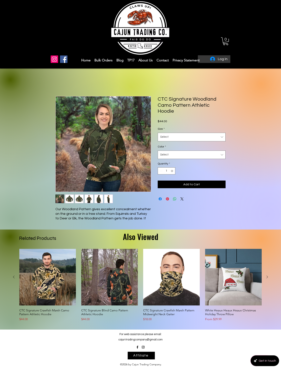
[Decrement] (160, 171)
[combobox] (192, 137)
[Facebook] (63, 59)
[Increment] (172, 171)
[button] (225, 41)
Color (162, 146)
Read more (62, 222)
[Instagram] (54, 59)
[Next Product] (267, 281)
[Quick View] (47, 281)
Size (161, 129)
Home (59, 82)
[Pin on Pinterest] (167, 199)
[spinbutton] (166, 171)
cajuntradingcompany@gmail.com (140, 344)
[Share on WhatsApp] (174, 199)
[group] (140, 289)
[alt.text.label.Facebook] (137, 351)
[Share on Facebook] (160, 199)
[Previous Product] (13, 281)
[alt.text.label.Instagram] (143, 351)
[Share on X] (182, 199)
